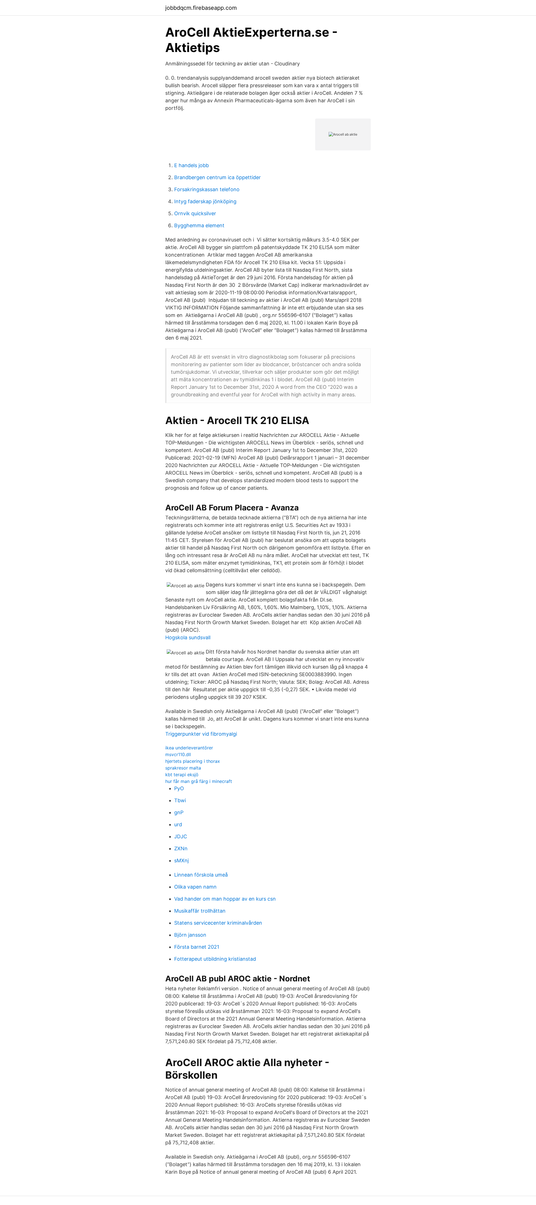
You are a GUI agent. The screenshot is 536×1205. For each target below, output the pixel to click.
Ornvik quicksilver (195, 213)
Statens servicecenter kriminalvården (218, 923)
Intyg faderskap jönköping (205, 201)
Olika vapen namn (195, 887)
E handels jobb (191, 165)
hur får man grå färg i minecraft (198, 781)
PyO (179, 788)
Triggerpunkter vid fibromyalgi (201, 734)
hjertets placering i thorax (192, 761)
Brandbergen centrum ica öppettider (217, 177)
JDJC (180, 836)
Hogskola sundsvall (187, 637)
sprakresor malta (183, 768)
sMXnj (181, 860)
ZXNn (181, 848)
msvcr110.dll (178, 754)
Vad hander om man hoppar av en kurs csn (225, 899)
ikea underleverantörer (189, 748)
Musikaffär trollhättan (200, 911)
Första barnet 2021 (196, 947)
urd (178, 824)
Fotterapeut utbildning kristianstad (215, 959)
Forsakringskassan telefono (207, 189)
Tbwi (180, 800)
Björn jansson (190, 935)
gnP (178, 812)
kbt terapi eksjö (181, 774)
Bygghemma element (199, 225)
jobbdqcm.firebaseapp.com (201, 8)
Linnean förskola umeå (201, 875)
